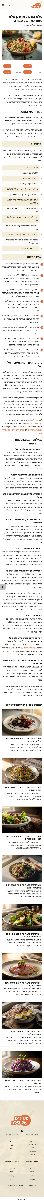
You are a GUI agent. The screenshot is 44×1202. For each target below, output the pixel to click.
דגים (11, 1149)
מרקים (32, 1172)
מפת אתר (32, 1154)
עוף (12, 1145)
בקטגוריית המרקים (10, 651)
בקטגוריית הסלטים (35, 430)
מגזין (32, 1148)
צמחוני (12, 1172)
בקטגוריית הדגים (30, 647)
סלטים (32, 1175)
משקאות (12, 1168)
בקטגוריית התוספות (34, 423)
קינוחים (11, 1175)
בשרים (12, 1141)
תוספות (32, 1179)
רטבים (12, 1179)
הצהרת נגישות (22, 1199)
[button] (8, 5)
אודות (32, 1141)
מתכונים (39, 25)
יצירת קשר (32, 1144)
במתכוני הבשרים (18, 430)
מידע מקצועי (32, 1151)
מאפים (32, 1168)
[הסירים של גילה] (36, 5)
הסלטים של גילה (29, 25)
